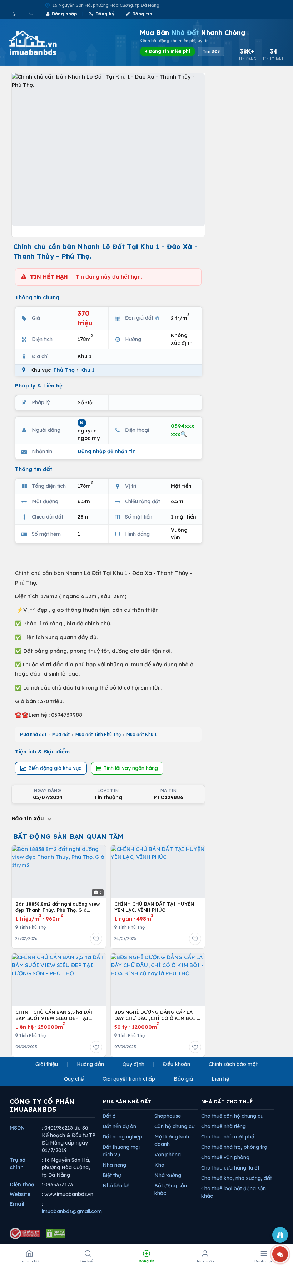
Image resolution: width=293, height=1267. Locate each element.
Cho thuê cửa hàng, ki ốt (230, 1168)
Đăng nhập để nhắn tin (107, 451)
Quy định (133, 1064)
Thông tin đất (34, 469)
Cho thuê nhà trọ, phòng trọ (234, 1147)
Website (20, 1194)
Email (17, 1204)
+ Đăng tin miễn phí (167, 51)
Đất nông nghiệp (122, 1136)
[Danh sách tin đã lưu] (31, 13)
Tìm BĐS (211, 51)
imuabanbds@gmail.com (72, 1211)
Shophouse (167, 1116)
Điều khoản (176, 1064)
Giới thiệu (46, 1064)
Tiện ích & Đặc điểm (42, 751)
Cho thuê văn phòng (225, 1157)
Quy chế (74, 1079)
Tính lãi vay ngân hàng (131, 768)
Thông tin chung (37, 297)
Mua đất (61, 734)
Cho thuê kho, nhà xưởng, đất (236, 1178)
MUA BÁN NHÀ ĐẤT (127, 1101)
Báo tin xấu (28, 818)
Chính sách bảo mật (233, 1064)
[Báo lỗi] (280, 1235)
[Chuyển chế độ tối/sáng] (15, 13)
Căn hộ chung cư (174, 1126)
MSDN (17, 1128)
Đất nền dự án (119, 1126)
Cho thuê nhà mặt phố (227, 1136)
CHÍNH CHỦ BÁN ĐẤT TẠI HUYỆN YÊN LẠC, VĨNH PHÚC (154, 907)
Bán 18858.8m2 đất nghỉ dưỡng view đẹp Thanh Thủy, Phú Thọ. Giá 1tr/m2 (57, 907)
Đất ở (109, 1116)
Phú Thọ (64, 370)
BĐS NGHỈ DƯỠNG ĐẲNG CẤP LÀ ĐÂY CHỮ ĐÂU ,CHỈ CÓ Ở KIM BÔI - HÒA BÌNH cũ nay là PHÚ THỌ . (156, 1015)
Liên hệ (220, 1079)
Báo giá (183, 1079)
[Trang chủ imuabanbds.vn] (42, 42)
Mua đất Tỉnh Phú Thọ (98, 734)
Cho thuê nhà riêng (223, 1126)
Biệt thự (112, 1175)
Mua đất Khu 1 (141, 734)
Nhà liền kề (116, 1185)
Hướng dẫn (90, 1064)
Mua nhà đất (33, 734)
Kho (159, 1165)
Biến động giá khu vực (54, 768)
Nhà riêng (114, 1165)
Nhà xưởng (167, 1175)
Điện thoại (23, 1184)
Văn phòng (167, 1154)
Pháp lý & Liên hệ (39, 385)
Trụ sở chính (17, 1164)
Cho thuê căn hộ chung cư (232, 1116)
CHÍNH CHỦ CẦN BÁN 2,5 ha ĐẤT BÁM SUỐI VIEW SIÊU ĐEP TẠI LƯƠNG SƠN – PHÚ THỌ (54, 1015)
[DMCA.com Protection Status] (56, 1233)
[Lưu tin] (96, 939)
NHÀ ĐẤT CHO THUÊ (227, 1101)
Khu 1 (87, 370)
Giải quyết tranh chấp (129, 1079)
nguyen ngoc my (89, 430)
